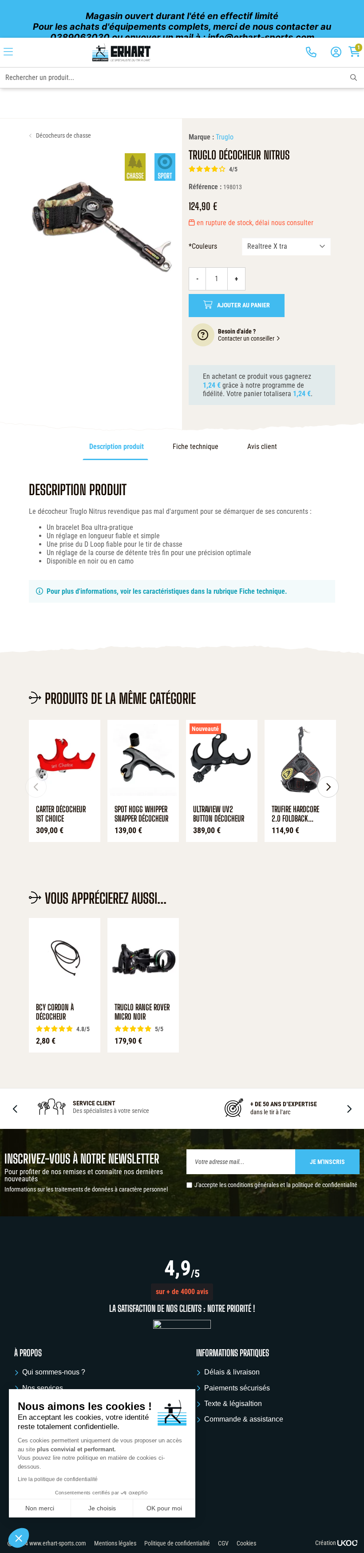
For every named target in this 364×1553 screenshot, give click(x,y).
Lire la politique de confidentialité (58, 1479)
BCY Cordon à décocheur (55, 1012)
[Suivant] (328, 787)
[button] (182, 1291)
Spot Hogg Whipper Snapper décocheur (141, 814)
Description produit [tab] (116, 446)
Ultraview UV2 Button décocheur (218, 814)
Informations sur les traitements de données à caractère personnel (86, 1189)
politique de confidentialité (324, 1184)
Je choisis (102, 1508)
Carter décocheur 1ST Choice (61, 814)
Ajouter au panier (243, 305)
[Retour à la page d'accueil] (121, 52)
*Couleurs (203, 246)
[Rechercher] (353, 78)
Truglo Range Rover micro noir (142, 1012)
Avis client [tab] (262, 446)
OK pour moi (164, 1508)
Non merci (39, 1508)
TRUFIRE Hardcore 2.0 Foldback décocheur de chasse (295, 814)
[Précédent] (36, 787)
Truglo (224, 137)
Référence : (205, 187)
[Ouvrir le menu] (8, 52)
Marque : (201, 137)
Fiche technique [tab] (195, 446)
